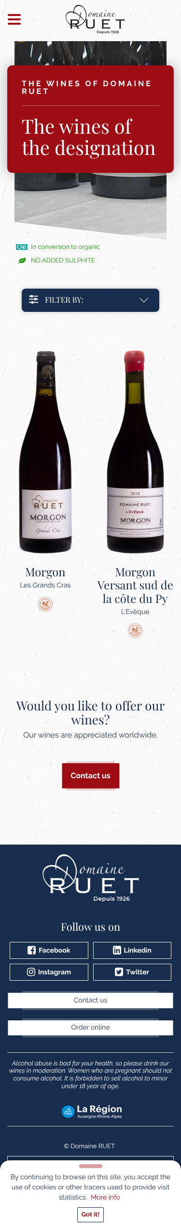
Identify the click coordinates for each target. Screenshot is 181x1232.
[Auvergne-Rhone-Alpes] (92, 1112)
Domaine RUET (92, 1146)
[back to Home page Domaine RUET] (95, 19)
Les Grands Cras (45, 577)
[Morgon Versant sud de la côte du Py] (135, 452)
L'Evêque (135, 590)
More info (105, 1197)
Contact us (90, 775)
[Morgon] (45, 452)
